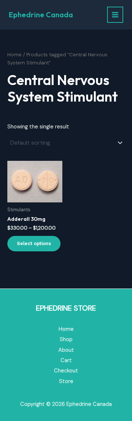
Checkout (66, 370)
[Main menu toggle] (115, 15)
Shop (66, 339)
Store (66, 381)
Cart (66, 360)
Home (14, 55)
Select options (34, 243)
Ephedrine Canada (41, 14)
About (66, 350)
